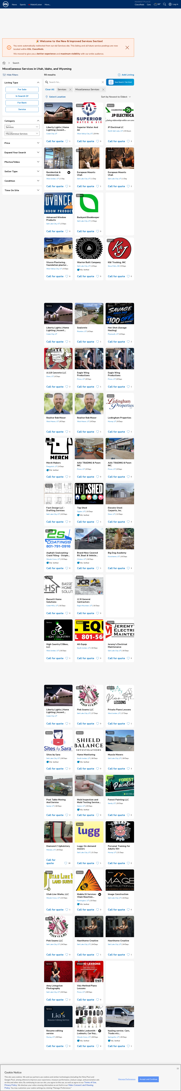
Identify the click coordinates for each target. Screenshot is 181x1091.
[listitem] (58, 123)
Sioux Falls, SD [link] (113, 266)
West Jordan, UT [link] (52, 179)
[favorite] (66, 141)
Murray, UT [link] (112, 421)
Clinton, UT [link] (81, 559)
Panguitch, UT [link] (51, 466)
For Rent (22, 102)
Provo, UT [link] (81, 379)
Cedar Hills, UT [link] (52, 605)
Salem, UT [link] (81, 806)
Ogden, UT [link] (81, 511)
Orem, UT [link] (50, 376)
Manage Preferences (126, 1079)
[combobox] (22, 126)
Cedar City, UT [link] (51, 134)
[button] (37, 126)
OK (178, 1068)
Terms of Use (90, 1082)
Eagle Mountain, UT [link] (84, 605)
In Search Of (22, 96)
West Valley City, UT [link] (84, 134)
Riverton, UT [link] (82, 331)
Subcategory (9, 132)
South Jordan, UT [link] (83, 648)
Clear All (49, 89)
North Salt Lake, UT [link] (115, 131)
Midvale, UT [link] (50, 850)
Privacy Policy (11, 1085)
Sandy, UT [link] (50, 806)
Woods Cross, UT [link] (53, 559)
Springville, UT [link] (113, 1037)
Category (8, 125)
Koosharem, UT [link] (114, 556)
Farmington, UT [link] (83, 900)
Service (22, 109)
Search (16, 63)
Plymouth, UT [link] (113, 334)
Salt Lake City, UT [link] (83, 179)
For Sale (22, 89)
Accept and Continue (148, 1079)
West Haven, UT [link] (52, 421)
